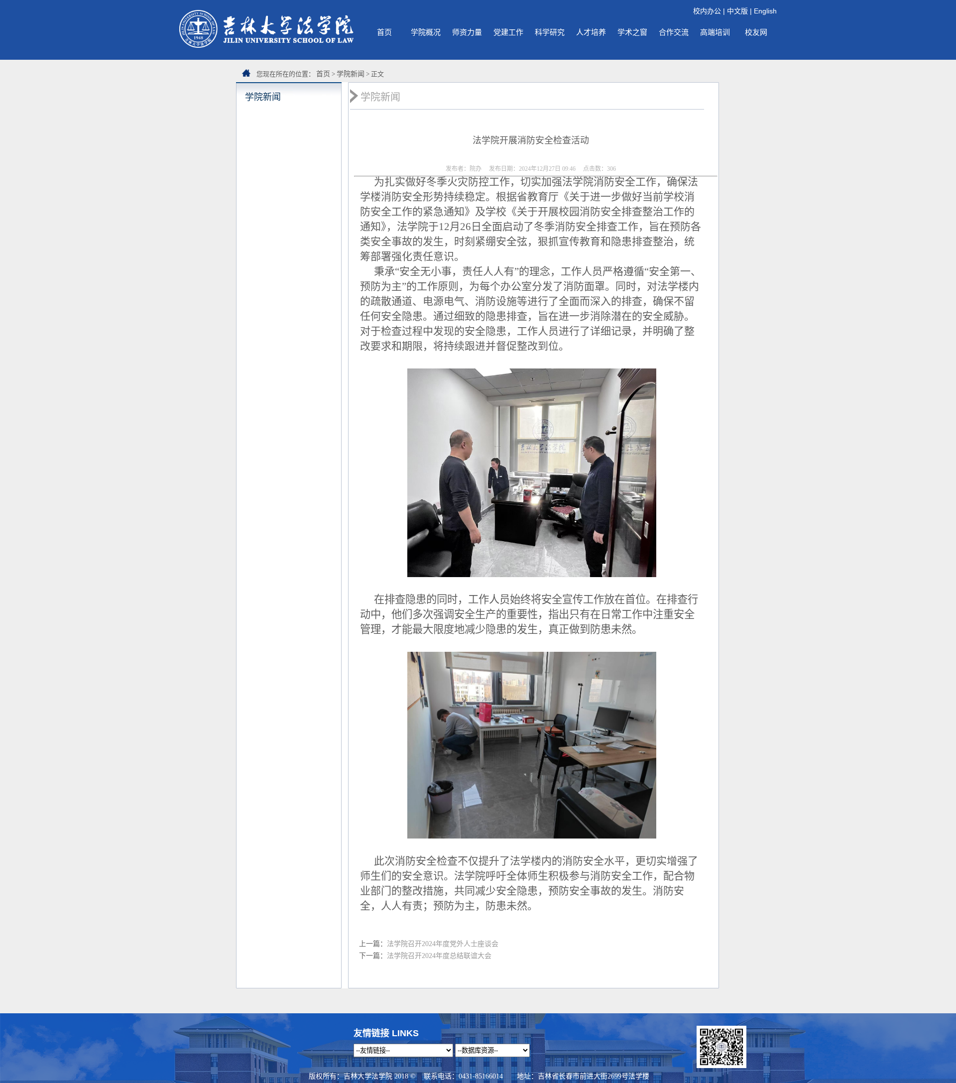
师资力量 (467, 32)
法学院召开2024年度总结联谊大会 (439, 956)
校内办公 (707, 11)
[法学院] (266, 45)
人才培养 (591, 32)
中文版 (737, 11)
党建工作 (508, 32)
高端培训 (715, 32)
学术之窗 (632, 32)
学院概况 (426, 32)
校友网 (756, 32)
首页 (384, 32)
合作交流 (674, 32)
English (765, 11)
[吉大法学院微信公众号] (721, 1066)
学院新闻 (350, 74)
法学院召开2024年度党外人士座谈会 (442, 944)
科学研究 (550, 32)
